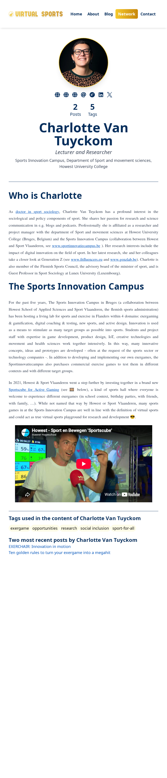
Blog (108, 14)
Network (126, 14)
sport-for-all (123, 528)
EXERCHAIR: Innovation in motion (40, 546)
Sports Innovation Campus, (41, 160)
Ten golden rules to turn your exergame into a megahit (59, 552)
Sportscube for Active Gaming (34, 389)
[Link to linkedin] (101, 94)
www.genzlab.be (123, 259)
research (69, 528)
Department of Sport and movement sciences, (109, 160)
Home (76, 14)
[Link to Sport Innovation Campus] (57, 94)
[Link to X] (109, 94)
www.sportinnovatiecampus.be (76, 245)
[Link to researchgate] (92, 94)
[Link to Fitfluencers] (66, 94)
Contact (148, 14)
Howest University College (83, 166)
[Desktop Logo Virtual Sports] (36, 14)
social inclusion (94, 528)
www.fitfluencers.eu (86, 259)
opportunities (45, 528)
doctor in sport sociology (37, 211)
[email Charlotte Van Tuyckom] (83, 94)
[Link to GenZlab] (74, 94)
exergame (19, 528)
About (93, 14)
